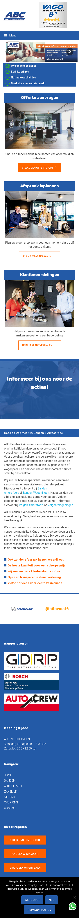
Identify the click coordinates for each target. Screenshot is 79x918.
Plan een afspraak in (37, 256)
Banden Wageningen (36, 492)
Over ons (11, 802)
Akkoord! (32, 899)
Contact (10, 808)
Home (8, 775)
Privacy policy (40, 909)
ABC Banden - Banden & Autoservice (16, 16)
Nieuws (9, 797)
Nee (51, 899)
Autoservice (13, 786)
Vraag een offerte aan (37, 167)
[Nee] (74, 897)
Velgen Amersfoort (31, 505)
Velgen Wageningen (60, 505)
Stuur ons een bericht (25, 840)
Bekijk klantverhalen (37, 345)
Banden (9, 780)
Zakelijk (10, 791)
